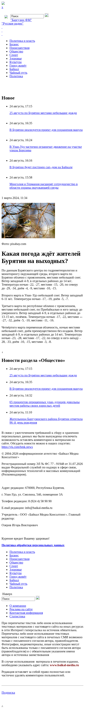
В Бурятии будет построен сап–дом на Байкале (41, 167)
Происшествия (19, 48)
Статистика (17, 616)
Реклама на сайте (21, 609)
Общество (16, 51)
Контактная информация (26, 612)
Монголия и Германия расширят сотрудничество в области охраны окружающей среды (43, 185)
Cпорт (13, 55)
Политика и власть (22, 40)
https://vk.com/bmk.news (17, 447)
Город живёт (17, 65)
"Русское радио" (13, 23)
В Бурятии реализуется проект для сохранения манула (46, 130)
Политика (16, 76)
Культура (15, 62)
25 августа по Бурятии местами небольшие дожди (43, 113)
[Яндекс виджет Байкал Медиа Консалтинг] (42, 34)
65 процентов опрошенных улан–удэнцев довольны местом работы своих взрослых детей (44, 403)
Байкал (14, 69)
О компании (17, 605)
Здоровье (15, 58)
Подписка (8, 692)
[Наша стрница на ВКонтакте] (42, 27)
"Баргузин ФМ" (21, 20)
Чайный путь (18, 72)
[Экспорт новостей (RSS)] (42, 30)
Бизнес (14, 44)
